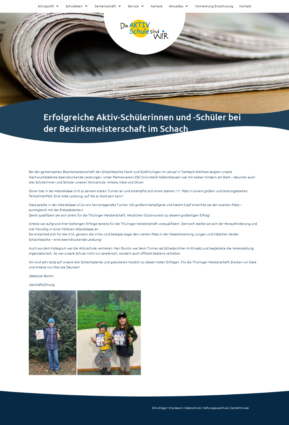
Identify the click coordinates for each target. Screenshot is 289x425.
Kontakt (245, 6)
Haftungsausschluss (215, 408)
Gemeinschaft (105, 6)
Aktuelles (176, 6)
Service (133, 6)
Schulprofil (46, 6)
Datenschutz (193, 408)
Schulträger (159, 408)
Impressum (176, 408)
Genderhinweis (239, 408)
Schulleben (74, 6)
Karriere (157, 6)
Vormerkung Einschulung (214, 6)
